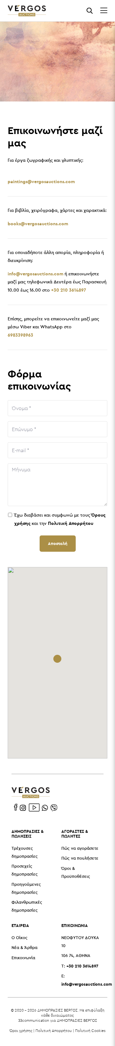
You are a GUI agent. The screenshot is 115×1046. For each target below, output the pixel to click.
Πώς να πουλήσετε (79, 858)
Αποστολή (57, 543)
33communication (33, 1020)
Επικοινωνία (23, 958)
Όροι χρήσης (21, 1030)
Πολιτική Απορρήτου (53, 1030)
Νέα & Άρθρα (24, 948)
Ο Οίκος (19, 938)
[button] (57, 658)
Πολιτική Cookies (90, 1030)
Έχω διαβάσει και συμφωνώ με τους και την (59, 519)
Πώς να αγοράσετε (79, 848)
